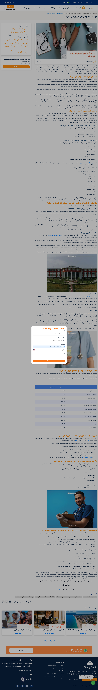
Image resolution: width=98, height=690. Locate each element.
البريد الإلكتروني (61, 337)
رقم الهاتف (62, 344)
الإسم (64, 330)
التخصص (62, 353)
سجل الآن (49, 361)
